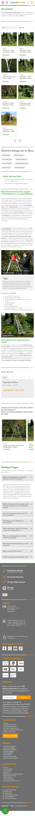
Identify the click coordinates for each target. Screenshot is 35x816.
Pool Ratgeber (7, 754)
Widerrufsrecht (7, 777)
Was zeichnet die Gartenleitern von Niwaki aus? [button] (16, 544)
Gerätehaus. (22, 288)
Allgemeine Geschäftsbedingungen (13, 774)
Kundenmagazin (8, 769)
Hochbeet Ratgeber (8, 751)
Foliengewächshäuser (21, 163)
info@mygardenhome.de (18, 624)
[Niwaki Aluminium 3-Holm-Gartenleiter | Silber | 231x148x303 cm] (26, 66)
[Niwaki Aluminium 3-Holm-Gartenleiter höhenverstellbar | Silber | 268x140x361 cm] (9, 92)
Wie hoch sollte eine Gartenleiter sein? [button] (16, 557)
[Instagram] (10, 648)
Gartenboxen (6, 155)
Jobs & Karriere (7, 770)
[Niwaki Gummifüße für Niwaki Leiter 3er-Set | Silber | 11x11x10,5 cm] (9, 66)
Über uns (6, 767)
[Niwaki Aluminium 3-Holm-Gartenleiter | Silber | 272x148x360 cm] (9, 39)
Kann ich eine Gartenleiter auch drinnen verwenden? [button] (15, 514)
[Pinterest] (21, 648)
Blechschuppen (6, 163)
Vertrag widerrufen (10, 735)
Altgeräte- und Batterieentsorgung (13, 730)
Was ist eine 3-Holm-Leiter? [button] (12, 551)
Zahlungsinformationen (10, 725)
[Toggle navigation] (3, 3)
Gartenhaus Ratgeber (9, 746)
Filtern (4, 27)
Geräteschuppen (19, 167)
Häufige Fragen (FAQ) (9, 731)
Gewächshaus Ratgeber (10, 749)
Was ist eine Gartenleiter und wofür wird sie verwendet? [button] (15, 537)
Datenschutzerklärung (9, 775)
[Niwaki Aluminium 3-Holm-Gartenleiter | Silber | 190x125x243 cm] (26, 39)
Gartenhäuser (6, 167)
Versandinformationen (9, 726)
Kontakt (5, 723)
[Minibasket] (32, 3)
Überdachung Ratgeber (10, 756)
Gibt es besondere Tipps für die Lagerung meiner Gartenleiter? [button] (15, 529)
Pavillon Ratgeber (8, 753)
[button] (5, 810)
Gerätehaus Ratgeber (9, 748)
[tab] (17, 478)
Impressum (6, 772)
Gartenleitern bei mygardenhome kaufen (16, 183)
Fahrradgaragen (6, 159)
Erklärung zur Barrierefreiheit (11, 781)
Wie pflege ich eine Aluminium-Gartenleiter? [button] (13, 521)
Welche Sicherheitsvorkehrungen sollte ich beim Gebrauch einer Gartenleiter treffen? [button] (16, 506)
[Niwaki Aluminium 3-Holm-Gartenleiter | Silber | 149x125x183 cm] (9, 118)
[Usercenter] (28, 2)
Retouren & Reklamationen (11, 728)
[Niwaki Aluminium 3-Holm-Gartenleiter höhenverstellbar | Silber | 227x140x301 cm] (26, 92)
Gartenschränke (18, 155)
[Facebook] (5, 648)
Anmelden (24, 697)
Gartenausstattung (21, 159)
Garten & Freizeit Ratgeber (11, 758)
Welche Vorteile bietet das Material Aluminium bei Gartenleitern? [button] (14, 478)
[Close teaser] (9, 806)
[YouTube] (16, 648)
